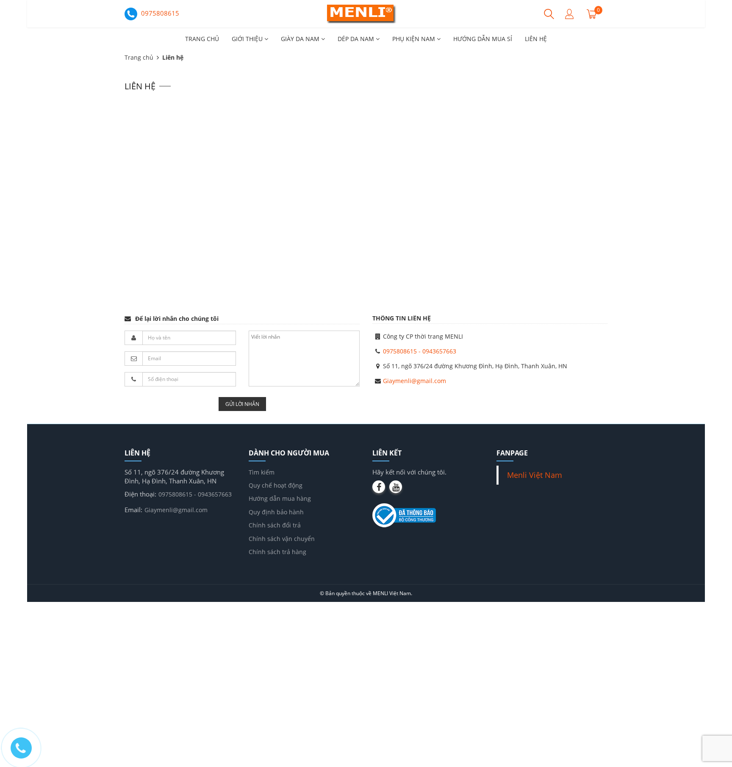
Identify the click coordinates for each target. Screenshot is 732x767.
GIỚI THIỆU (248, 39)
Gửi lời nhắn (242, 404)
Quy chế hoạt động (275, 485)
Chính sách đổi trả (275, 525)
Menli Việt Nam (534, 475)
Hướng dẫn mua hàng (280, 498)
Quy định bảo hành (276, 512)
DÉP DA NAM (357, 39)
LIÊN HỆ (536, 39)
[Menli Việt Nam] (366, 13)
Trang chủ (139, 57)
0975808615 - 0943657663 (419, 351)
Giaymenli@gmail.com (414, 381)
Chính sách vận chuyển (282, 539)
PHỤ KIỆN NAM (414, 39)
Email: (133, 509)
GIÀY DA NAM (301, 39)
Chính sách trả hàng (277, 552)
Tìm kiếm (261, 472)
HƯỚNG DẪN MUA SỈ (482, 39)
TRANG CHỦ (202, 39)
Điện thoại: (140, 494)
